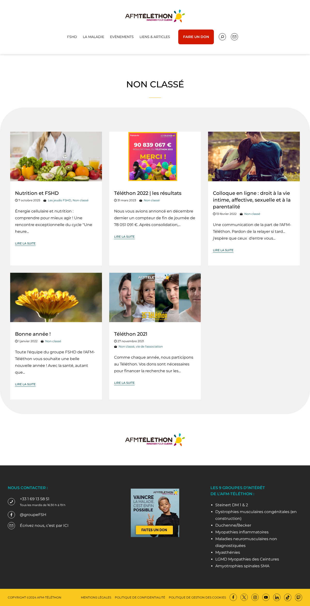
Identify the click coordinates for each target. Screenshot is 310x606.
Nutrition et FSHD (37, 193)
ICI (66, 525)
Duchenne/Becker (233, 525)
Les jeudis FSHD (59, 200)
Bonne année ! (33, 334)
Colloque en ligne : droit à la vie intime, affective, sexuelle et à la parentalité (252, 200)
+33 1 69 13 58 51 (34, 499)
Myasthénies (227, 552)
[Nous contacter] (222, 36)
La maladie (93, 37)
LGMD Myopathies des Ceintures (247, 559)
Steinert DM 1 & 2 (231, 505)
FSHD (72, 37)
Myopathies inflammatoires (242, 532)
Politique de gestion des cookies (197, 597)
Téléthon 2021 (130, 334)
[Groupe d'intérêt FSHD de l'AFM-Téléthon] (155, 15)
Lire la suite (25, 243)
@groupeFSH (33, 514)
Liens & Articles (155, 37)
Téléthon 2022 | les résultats (147, 193)
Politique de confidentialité (140, 597)
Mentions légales (96, 597)
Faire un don (196, 37)
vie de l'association (149, 346)
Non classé (80, 200)
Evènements (122, 37)
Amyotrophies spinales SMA (242, 566)
